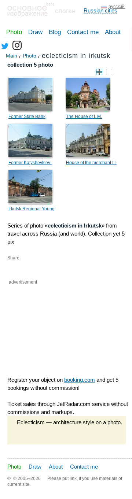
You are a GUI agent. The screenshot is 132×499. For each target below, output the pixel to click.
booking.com (79, 380)
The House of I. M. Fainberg (84, 117)
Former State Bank (26, 116)
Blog (55, 32)
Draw (35, 32)
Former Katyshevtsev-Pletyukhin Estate (30, 163)
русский (117, 6)
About (113, 32)
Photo (14, 32)
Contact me (83, 32)
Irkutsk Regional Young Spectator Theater (31, 210)
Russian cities (100, 10)
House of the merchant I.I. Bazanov (91, 163)
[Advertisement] (43, 316)
